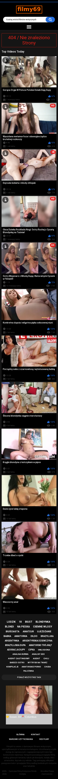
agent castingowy (19, 658)
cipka (31, 649)
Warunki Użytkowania (21, 739)
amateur (28, 631)
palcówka (28, 671)
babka (7, 636)
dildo (34, 636)
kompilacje (12, 667)
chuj (46, 658)
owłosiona (44, 650)
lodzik (11, 621)
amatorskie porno (31, 667)
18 (20, 621)
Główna (20, 734)
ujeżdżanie (44, 631)
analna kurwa (20, 654)
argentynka (12, 640)
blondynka (43, 621)
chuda (47, 667)
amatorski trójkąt (40, 645)
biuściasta (12, 631)
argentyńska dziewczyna (37, 640)
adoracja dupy (16, 649)
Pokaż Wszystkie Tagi (29, 677)
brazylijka (47, 636)
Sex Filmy (44, 739)
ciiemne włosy (42, 626)
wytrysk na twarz (37, 662)
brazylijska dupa (15, 645)
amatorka (20, 636)
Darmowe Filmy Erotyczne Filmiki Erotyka (23, 772)
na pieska (23, 626)
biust (28, 621)
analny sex (38, 654)
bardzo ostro (17, 662)
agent (36, 658)
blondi (9, 626)
